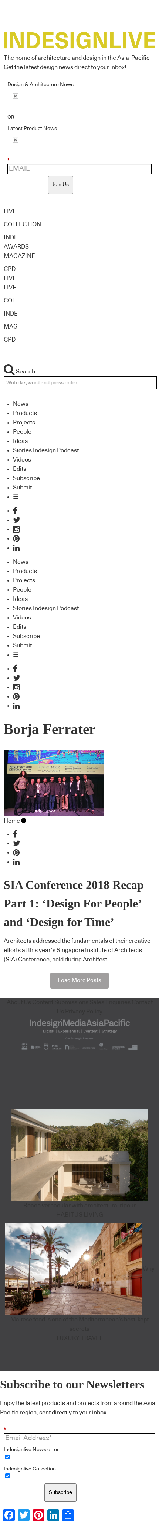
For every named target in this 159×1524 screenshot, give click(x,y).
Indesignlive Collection (30, 1469)
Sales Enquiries (110, 1002)
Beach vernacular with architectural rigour (79, 1205)
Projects (24, 423)
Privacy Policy (83, 1012)
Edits (19, 469)
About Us (19, 1002)
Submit (22, 488)
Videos (22, 460)
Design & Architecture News (40, 84)
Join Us (61, 184)
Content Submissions (60, 1002)
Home (12, 821)
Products (25, 413)
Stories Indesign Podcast (46, 450)
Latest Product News (32, 128)
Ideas (20, 441)
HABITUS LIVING (79, 1215)
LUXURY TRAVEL (80, 1338)
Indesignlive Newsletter (31, 1449)
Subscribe (26, 478)
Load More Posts (79, 980)
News (20, 404)
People (22, 432)
